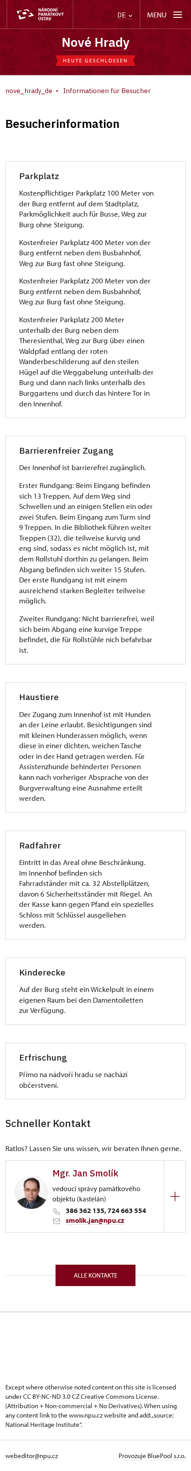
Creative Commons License (119, 1396)
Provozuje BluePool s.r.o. (152, 1455)
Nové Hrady (96, 42)
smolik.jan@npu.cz (95, 1220)
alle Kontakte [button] (95, 1275)
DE (122, 15)
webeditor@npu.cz (31, 1455)
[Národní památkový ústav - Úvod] (40, 14)
